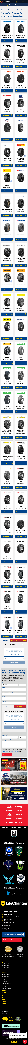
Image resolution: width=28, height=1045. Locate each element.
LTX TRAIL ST (21, 134)
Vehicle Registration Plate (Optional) (8, 734)
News (3, 997)
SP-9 (7, 530)
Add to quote (6, 40)
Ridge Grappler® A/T (20, 530)
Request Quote (6, 754)
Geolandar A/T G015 (20, 580)
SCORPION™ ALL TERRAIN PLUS (21, 159)
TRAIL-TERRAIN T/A (20, 209)
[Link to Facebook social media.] (12, 1042)
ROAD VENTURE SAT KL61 (20, 60)
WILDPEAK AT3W (7, 234)
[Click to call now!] (16, 1)
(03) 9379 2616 (8, 920)
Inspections (4, 981)
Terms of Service (14, 751)
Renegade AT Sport (21, 555)
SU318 (7, 406)
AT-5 (21, 481)
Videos (4, 1001)
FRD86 (20, 333)
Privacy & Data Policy (10, 1038)
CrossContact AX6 (21, 284)
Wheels (4, 972)
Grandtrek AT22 (7, 308)
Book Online (5, 994)
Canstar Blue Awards (6, 1010)
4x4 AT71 (7, 357)
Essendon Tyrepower (15, 5)
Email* (3, 696)
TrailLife (7, 109)
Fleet (3, 996)
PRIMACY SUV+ (7, 158)
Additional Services (6, 988)
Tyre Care (4, 969)
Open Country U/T (20, 35)
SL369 (7, 381)
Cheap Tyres (4, 1013)
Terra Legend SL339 (21, 406)
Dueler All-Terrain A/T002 (20, 259)
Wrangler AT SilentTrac (20, 431)
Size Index (4, 1008)
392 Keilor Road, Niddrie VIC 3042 (14, 917)
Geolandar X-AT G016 (20, 630)
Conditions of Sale (18, 1038)
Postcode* (4, 701)
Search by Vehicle (6, 964)
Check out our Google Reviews (12, 934)
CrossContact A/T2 (7, 284)
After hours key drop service (12, 940)
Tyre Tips (4, 971)
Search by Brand (5, 967)
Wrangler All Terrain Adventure (7, 431)
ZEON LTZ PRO (7, 134)
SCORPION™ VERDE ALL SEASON (7, 185)
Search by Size (5, 965)
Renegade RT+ (7, 580)
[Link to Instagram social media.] (15, 1042)
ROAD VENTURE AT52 (7, 59)
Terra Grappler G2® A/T (7, 556)
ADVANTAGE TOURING (21, 184)
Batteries (4, 980)
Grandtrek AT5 (7, 333)
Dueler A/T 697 (7, 258)
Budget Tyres (5, 1011)
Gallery (4, 999)
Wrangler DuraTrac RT (7, 457)
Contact (4, 992)
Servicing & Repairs (6, 983)
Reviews (4, 1003)
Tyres (3, 962)
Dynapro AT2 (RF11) (21, 456)
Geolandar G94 (21, 605)
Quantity (21, 683)
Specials (4, 990)
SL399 (20, 381)
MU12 (7, 481)
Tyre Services (5, 985)
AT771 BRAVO (7, 85)
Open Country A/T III (7, 35)
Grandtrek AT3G (21, 308)
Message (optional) (6, 740)
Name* (4, 687)
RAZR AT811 (21, 85)
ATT (21, 109)
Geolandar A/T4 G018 (7, 606)
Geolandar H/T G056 (7, 630)
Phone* (9, 692)
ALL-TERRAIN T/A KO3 (7, 209)
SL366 (20, 357)
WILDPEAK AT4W (21, 234)
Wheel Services (5, 987)
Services (4, 978)
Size (3, 683)
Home (3, 10)
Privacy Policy (5, 751)
